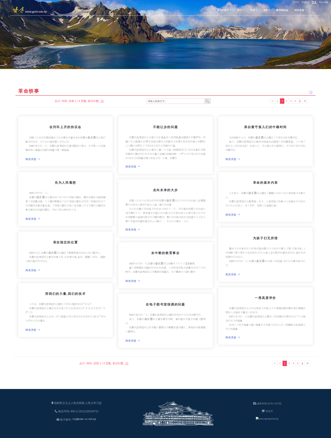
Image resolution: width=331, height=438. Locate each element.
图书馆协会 (282, 10)
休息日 (269, 411)
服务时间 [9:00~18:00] (269, 403)
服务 (265, 10)
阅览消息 (31, 159)
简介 (239, 10)
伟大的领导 (223, 10)
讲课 (252, 10)
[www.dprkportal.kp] (267, 418)
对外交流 (299, 10)
